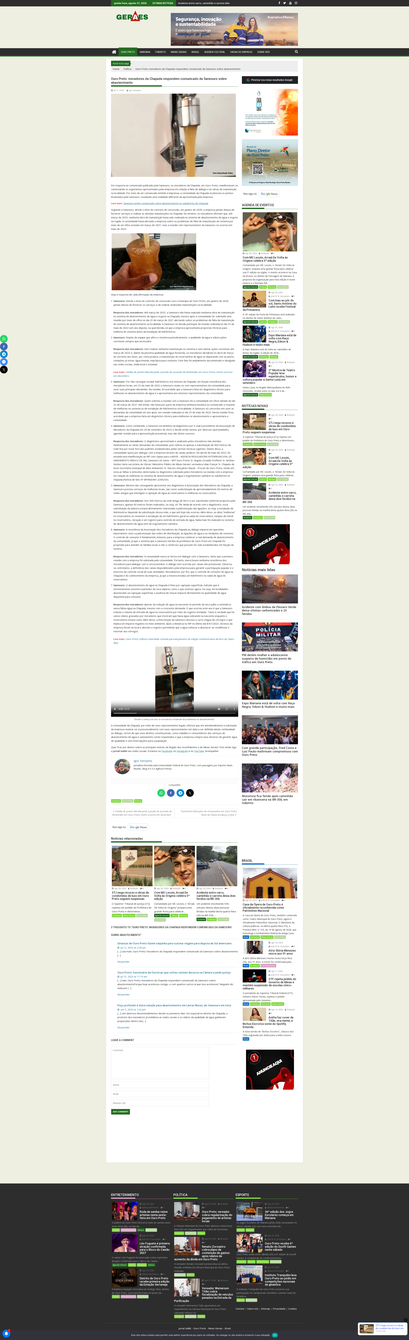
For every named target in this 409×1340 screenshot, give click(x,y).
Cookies (292, 1308)
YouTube (199, 751)
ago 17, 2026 (277, 971)
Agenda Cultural (214, 52)
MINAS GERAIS (179, 52)
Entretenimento (268, 965)
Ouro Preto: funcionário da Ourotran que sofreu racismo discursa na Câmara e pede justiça (174, 972)
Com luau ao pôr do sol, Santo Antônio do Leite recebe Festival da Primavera (221, 3)
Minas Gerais (129, 915)
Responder (123, 961)
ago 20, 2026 (148, 1235)
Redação (134, 888)
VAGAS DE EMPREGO (241, 52)
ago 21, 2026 (210, 1280)
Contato (240, 1308)
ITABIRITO (160, 52)
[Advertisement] (270, 830)
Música (141, 1230)
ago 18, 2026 (277, 942)
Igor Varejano (135, 90)
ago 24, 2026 (277, 362)
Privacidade (279, 1308)
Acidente (201, 919)
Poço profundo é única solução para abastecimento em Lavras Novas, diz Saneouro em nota (174, 1005)
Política (138, 801)
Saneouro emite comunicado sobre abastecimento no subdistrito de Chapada (165, 203)
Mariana (183, 915)
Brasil (246, 937)
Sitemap (265, 1308)
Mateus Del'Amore (150, 1207)
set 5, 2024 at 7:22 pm (133, 1009)
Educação (266, 1004)
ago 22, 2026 (251, 900)
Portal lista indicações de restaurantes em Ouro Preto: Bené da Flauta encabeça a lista (209, 813)
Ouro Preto (127, 801)
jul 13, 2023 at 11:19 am (133, 976)
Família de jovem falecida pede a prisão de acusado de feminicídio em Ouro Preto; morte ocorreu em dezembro (142, 813)
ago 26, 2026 (120, 888)
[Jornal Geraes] (114, 51)
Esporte (240, 1230)
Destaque (116, 801)
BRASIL (195, 52)
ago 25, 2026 (277, 327)
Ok (275, 1335)
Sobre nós (252, 1308)
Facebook (167, 751)
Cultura (174, 915)
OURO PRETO (128, 52)
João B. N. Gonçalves (279, 296)
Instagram (182, 751)
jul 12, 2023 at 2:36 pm (133, 947)
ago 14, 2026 (277, 1009)
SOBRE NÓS (263, 52)
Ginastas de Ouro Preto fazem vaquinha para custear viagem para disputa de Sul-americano (174, 943)
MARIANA (145, 52)
